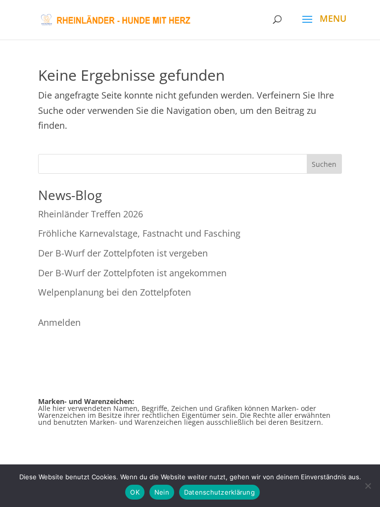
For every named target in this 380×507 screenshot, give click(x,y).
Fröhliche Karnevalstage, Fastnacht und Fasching (139, 233)
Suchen (324, 164)
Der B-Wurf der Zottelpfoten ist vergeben (123, 253)
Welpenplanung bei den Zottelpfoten (114, 292)
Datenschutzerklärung (219, 492)
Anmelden (59, 322)
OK (135, 492)
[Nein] (368, 486)
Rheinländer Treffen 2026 (90, 214)
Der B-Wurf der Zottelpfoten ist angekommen (132, 273)
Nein (161, 492)
